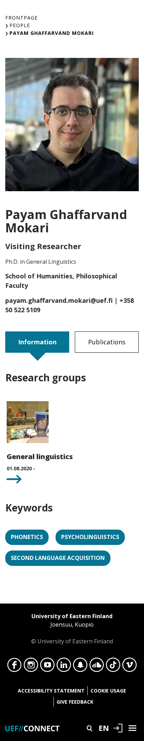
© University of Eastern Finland (72, 628)
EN (104, 728)
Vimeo (129, 667)
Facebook (14, 667)
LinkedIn (64, 667)
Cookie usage (108, 690)
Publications (106, 342)
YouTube (47, 667)
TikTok (113, 667)
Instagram (31, 667)
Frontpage (21, 17)
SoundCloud (96, 667)
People (19, 25)
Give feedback (75, 701)
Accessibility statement (51, 690)
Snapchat (80, 667)
